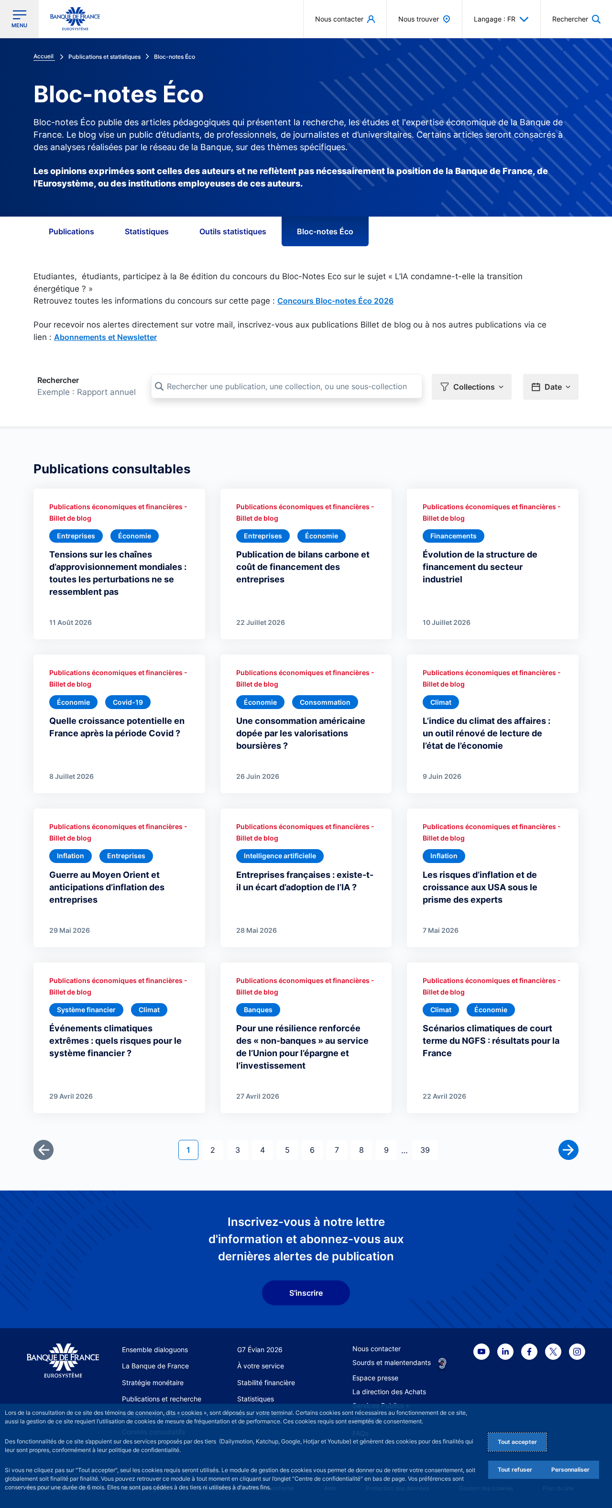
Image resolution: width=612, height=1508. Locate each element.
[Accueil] (63, 1361)
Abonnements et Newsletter (105, 337)
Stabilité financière (266, 1382)
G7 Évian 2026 (260, 1349)
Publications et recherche (161, 1399)
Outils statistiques (232, 231)
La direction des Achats (389, 1392)
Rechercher (58, 380)
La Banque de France (155, 1366)
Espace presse (375, 1378)
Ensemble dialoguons (155, 1349)
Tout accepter (517, 1441)
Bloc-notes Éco (325, 231)
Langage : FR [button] (494, 19)
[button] (576, 19)
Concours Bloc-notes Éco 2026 (335, 301)
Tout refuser (515, 1469)
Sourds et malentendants (391, 1362)
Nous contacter (376, 1348)
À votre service (260, 1366)
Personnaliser (570, 1469)
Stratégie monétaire (153, 1382)
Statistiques (147, 231)
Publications (71, 231)
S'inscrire (306, 1293)
